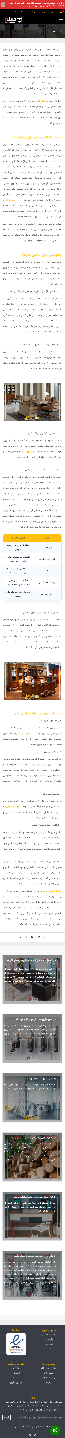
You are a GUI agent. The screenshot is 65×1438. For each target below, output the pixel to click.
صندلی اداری (9, 200)
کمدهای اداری (27, 733)
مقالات (53, 32)
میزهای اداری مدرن (14, 807)
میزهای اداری (28, 452)
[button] (52, 12)
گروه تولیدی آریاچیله (52, 891)
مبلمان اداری (40, 101)
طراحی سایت (44, 1427)
